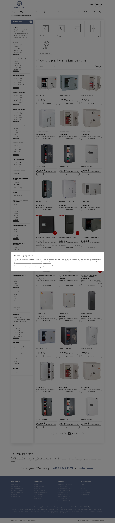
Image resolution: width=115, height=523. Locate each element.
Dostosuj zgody (35, 266)
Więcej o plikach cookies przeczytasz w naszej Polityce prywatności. (32, 263)
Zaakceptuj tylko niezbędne (22, 266)
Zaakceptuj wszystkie (46, 266)
